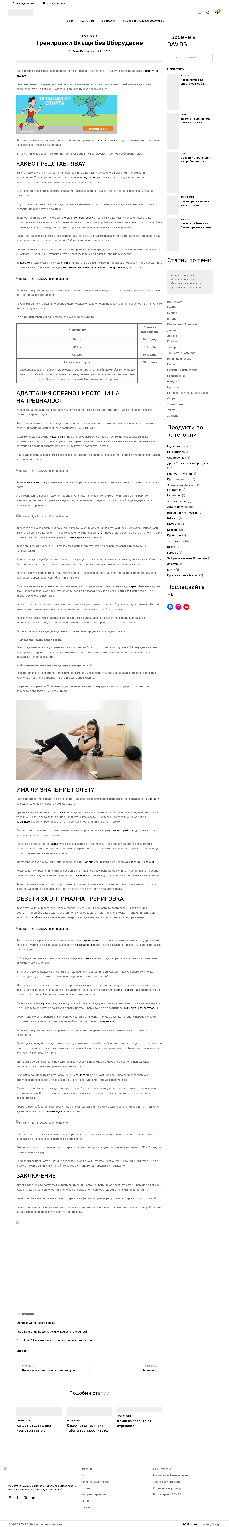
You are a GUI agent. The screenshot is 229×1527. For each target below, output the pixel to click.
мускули (89, 177)
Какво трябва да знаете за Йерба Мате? (192, 83)
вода (119, 989)
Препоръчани (176, 375)
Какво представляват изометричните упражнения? (34, 1430)
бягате (66, 262)
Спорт (171, 398)
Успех (171, 410)
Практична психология (182, 370)
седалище (23, 821)
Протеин (173, 387)
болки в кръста (76, 537)
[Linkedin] (25, 1497)
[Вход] (199, 13)
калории (81, 875)
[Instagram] (178, 607)
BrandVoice (174, 301)
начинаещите (36, 482)
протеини (131, 989)
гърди (135, 830)
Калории (172, 341)
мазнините (56, 843)
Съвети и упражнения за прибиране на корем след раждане (196, 161)
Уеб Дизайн (189, 1524)
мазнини (153, 798)
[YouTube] (186, 607)
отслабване (85, 944)
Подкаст (173, 364)
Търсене (171, 57)
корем (117, 830)
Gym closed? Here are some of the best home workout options (55, 1340)
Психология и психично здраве (187, 392)
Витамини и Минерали (182, 324)
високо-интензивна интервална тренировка (92, 267)
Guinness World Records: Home (35, 1322)
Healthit (172, 307)
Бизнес (172, 313)
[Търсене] (208, 13)
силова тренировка (107, 140)
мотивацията (56, 1111)
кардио (25, 262)
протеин (108, 1021)
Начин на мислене (179, 358)
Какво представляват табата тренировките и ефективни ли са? (86, 1430)
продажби (174, 381)
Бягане (171, 318)
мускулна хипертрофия (142, 1008)
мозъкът (79, 1075)
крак (134, 586)
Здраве (172, 335)
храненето (91, 940)
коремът (61, 812)
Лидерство (174, 347)
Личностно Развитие (181, 353)
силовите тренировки (78, 217)
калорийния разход (141, 862)
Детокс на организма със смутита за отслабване (195, 122)
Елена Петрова (80, 51)
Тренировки (107, 20)
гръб (99, 532)
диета (87, 958)
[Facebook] (170, 607)
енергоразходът (90, 182)
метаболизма (39, 917)
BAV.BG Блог (86, 20)
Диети (171, 330)
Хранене (172, 415)
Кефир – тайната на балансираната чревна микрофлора (197, 227)
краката (57, 436)
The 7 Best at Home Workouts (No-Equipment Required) (51, 1331)
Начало (69, 20)
